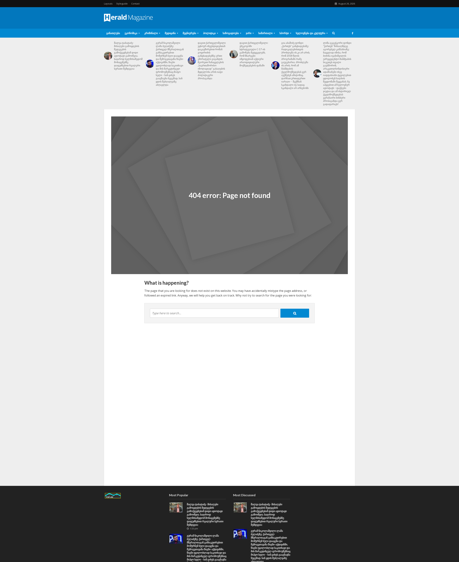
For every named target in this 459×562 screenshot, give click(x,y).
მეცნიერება (189, 33)
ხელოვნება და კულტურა (310, 33)
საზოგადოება (231, 33)
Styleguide (122, 3)
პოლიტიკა (209, 33)
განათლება (113, 33)
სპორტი (284, 33)
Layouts (108, 3)
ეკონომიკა (131, 33)
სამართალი (265, 33)
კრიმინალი (151, 33)
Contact (135, 3)
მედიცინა (170, 33)
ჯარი (248, 33)
